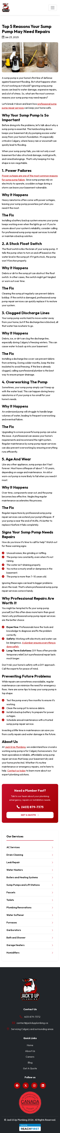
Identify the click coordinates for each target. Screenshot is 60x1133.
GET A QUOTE (28, 815)
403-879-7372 (32, 1016)
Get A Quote (30, 1068)
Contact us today (16, 770)
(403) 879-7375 (32, 807)
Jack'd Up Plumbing (17, 1119)
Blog (30, 1062)
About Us (30, 1051)
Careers (30, 1056)
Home (30, 1045)
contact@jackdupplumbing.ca (32, 1022)
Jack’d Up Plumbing (15, 746)
